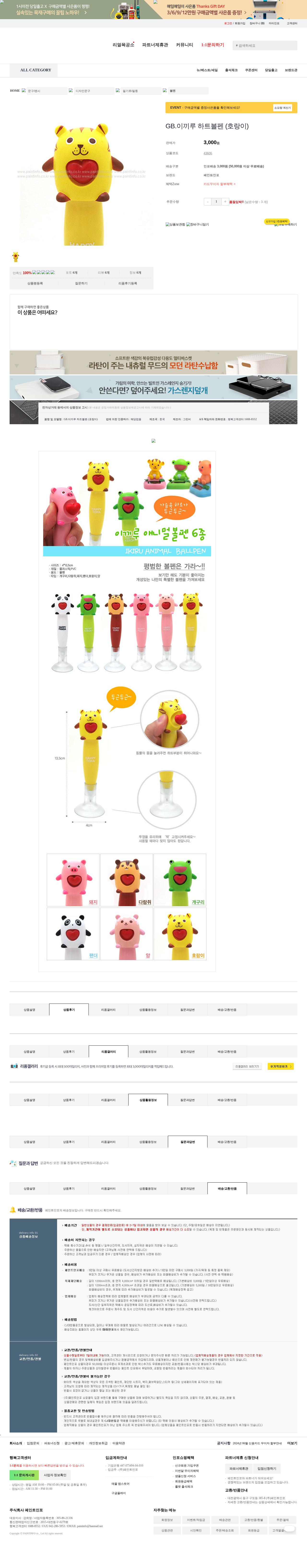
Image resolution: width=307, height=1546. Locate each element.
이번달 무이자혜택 (187, 1471)
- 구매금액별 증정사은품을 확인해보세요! (211, 107)
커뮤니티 (184, 44)
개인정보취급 (98, 1443)
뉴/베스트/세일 (207, 70)
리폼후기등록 (127, 283)
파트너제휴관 (155, 44)
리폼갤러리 (108, 1009)
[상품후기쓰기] (278, 1069)
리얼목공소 (123, 44)
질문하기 (81, 283)
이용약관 (118, 1443)
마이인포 (274, 23)
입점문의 (33, 1443)
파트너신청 (52, 1443)
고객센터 (292, 23)
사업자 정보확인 (55, 1475)
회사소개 (16, 1443)
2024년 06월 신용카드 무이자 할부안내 (257, 1443)
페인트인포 (212, 175)
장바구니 (257, 23)
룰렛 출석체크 (184, 1486)
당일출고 (271, 70)
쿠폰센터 (251, 70)
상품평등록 (35, 283)
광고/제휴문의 (74, 1443)
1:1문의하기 (212, 44)
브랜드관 (291, 70)
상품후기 (69, 1009)
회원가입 (240, 23)
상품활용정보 (148, 1009)
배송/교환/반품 (227, 1009)
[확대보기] (82, 244)
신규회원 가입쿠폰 (187, 1465)
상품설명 (29, 1009)
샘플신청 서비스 (185, 1476)
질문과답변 (187, 1009)
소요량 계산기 (282, 107)
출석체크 (231, 70)
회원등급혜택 (183, 1481)
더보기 (292, 1443)
